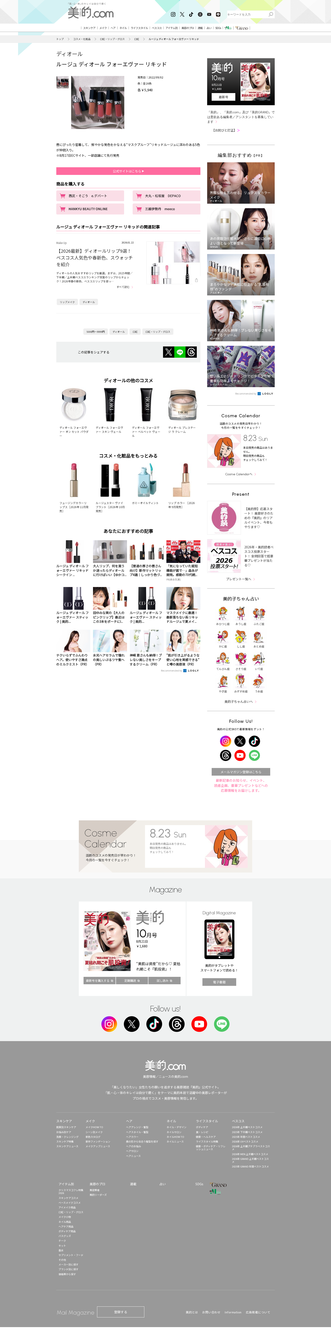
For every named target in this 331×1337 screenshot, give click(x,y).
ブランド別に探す (68, 1269)
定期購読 (130, 980)
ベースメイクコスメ (70, 1202)
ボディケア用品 (67, 1231)
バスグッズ (65, 1236)
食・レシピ (202, 1132)
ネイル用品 (65, 1221)
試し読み (162, 980)
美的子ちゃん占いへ (238, 701)
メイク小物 (65, 1217)
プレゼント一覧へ (238, 579)
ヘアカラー (132, 1136)
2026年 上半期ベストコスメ (247, 1127)
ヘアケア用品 (66, 1226)
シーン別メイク (94, 1132)
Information (233, 1312)
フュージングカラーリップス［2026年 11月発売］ (73, 507)
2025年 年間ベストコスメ (246, 1136)
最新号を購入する (97, 980)
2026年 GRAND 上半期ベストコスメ (250, 1160)
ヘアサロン (132, 1151)
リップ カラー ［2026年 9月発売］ (181, 505)
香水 (61, 1250)
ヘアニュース (133, 1156)
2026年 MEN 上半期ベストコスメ (250, 1154)
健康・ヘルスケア (206, 1136)
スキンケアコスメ (68, 1198)
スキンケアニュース (67, 1146)
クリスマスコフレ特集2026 (71, 1191)
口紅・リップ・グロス (112, 39)
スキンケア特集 (65, 1141)
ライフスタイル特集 (207, 1141)
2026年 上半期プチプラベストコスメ (251, 1147)
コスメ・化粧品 (82, 39)
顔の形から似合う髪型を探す (142, 1141)
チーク (62, 1240)
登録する (120, 1312)
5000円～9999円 (95, 331)
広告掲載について (258, 1312)
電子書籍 (219, 982)
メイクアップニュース (98, 1146)
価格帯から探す (67, 1274)
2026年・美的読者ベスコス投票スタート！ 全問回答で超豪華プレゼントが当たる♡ (259, 556)
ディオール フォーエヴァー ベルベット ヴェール (146, 431)
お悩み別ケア (63, 1132)
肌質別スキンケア (66, 1127)
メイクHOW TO (94, 1127)
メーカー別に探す (68, 1264)
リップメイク (67, 302)
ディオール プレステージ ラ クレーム (182, 429)
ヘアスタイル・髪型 (137, 1132)
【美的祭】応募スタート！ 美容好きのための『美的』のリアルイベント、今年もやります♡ (258, 518)
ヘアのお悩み (133, 1146)
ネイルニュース (175, 1141)
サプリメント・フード (71, 1255)
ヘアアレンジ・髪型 (137, 1127)
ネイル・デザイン (176, 1127)
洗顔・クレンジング (67, 1136)
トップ (60, 39)
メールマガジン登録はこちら (240, 772)
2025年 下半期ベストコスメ (247, 1132)
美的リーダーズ (98, 1194)
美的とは (192, 1312)
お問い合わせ (211, 1312)
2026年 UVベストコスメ (245, 1141)
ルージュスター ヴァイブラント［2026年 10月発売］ (110, 507)
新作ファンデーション (98, 1141)
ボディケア (202, 1127)
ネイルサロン (174, 1132)
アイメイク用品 (67, 1207)
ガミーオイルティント (145, 503)
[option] (62, 82)
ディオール (69, 54)
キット (62, 1245)
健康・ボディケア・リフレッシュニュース (210, 1147)
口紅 (136, 39)
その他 (62, 1259)
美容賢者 (95, 1190)
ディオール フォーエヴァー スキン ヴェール (109, 429)
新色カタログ (93, 1136)
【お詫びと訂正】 (226, 130)
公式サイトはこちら (127, 171)
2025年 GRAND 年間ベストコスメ (250, 1166)
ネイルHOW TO (175, 1136)
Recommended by (172, 670)
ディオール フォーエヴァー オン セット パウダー (73, 431)
